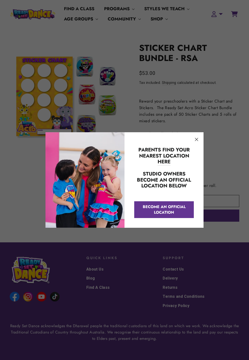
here (164, 161)
